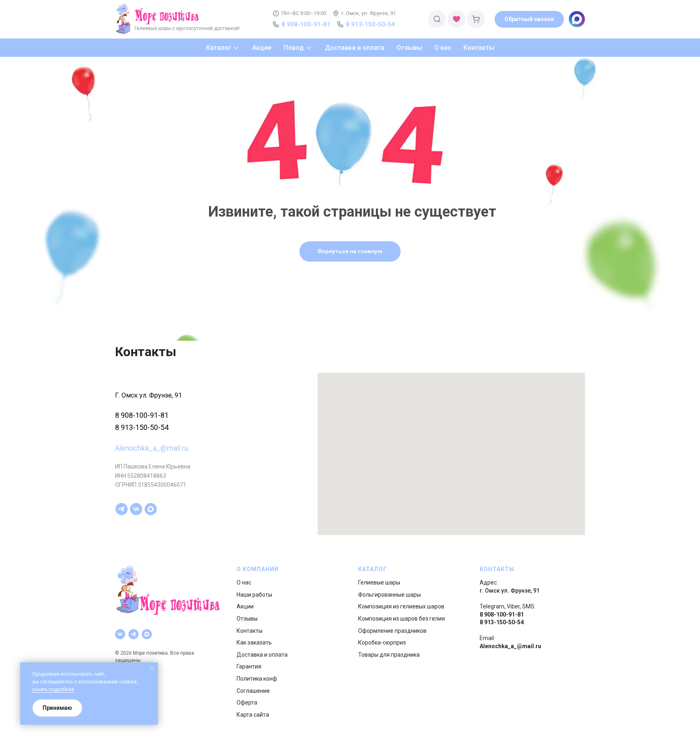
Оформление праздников (392, 630)
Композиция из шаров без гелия (401, 618)
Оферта (247, 702)
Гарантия (249, 666)
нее (70, 689)
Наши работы (254, 594)
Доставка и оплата (262, 654)
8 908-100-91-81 (142, 415)
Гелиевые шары (379, 582)
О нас (244, 582)
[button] (529, 19)
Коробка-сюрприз (382, 642)
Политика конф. (257, 678)
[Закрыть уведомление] (152, 668)
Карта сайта (253, 714)
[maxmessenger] (151, 509)
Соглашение (253, 691)
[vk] (136, 509)
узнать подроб (49, 689)
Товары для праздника (389, 654)
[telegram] (121, 509)
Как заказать (254, 642)
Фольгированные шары (389, 594)
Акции (245, 606)
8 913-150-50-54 (142, 427)
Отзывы (247, 618)
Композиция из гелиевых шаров (401, 606)
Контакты (249, 630)
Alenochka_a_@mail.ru (151, 448)
